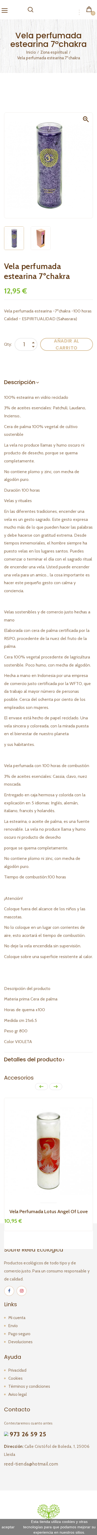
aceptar (8, 1527)
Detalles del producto (33, 1059)
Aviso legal (17, 1394)
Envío (13, 1325)
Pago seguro (19, 1333)
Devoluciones (20, 1341)
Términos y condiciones (29, 1386)
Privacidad (17, 1370)
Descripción (19, 382)
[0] (89, 9)
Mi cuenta (17, 1317)
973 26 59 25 (28, 1434)
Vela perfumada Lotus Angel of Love (48, 1211)
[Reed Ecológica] (48, 1511)
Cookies (15, 1378)
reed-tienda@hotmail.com (31, 1464)
